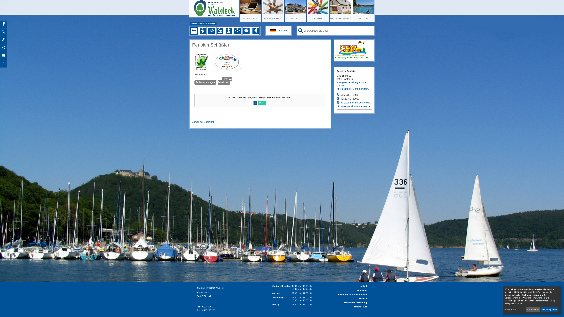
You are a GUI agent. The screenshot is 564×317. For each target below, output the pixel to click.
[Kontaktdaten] (3, 32)
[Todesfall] (229, 31)
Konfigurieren (511, 309)
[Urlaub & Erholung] (194, 31)
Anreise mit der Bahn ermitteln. (353, 89)
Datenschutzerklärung (544, 301)
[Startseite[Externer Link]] (214, 7)
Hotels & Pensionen (225, 81)
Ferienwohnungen (205, 82)
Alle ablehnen (533, 309)
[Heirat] (211, 31)
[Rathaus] (3, 40)
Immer (262, 103)
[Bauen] (246, 31)
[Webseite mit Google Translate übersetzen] (278, 30)
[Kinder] (237, 31)
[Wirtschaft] (220, 31)
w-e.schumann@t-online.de (355, 102)
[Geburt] (203, 31)
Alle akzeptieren (549, 309)
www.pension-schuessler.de (356, 106)
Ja (255, 103)
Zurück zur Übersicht (203, 122)
